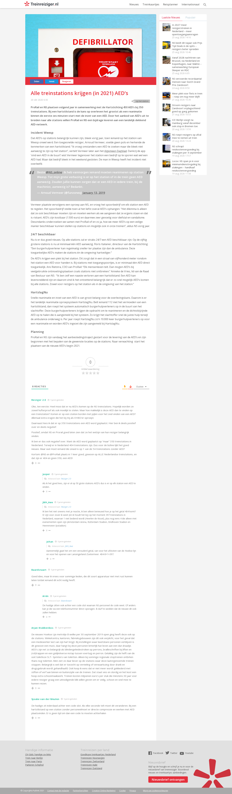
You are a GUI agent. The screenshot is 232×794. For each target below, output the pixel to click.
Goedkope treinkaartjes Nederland (98, 754)
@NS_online (54, 172)
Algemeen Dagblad (115, 151)
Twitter (173, 753)
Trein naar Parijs (33, 761)
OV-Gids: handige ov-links (38, 754)
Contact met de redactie (58, 790)
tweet (51, 81)
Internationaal (190, 4)
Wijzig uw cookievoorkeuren (155, 790)
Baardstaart (66, 600)
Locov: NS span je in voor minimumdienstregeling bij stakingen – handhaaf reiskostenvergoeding (186, 165)
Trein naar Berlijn (34, 757)
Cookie (122, 790)
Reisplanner (170, 4)
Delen (36, 81)
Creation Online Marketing (103, 790)
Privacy (133, 790)
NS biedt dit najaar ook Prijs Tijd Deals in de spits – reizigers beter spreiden (187, 46)
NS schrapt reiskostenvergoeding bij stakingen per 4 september (187, 149)
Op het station (142, 101)
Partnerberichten (80, 790)
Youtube (189, 753)
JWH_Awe (69, 546)
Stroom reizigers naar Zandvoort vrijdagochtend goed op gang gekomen (186, 108)
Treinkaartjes (151, 4)
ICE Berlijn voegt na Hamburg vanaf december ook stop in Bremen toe (186, 123)
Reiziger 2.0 (66, 478)
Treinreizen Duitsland (91, 768)
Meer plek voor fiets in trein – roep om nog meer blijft (187, 95)
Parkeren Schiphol (34, 764)
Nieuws (134, 4)
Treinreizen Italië (88, 764)
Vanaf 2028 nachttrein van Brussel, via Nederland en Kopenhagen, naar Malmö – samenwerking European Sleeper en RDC (187, 64)
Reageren (66, 81)
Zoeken (205, 5)
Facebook (158, 753)
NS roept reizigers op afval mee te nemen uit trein (186, 136)
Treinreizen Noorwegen (92, 757)
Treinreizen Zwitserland (92, 761)
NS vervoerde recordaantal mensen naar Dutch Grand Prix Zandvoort (187, 82)
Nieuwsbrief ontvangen (168, 779)
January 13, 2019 (94, 193)
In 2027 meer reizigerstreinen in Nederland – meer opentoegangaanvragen (185, 29)
